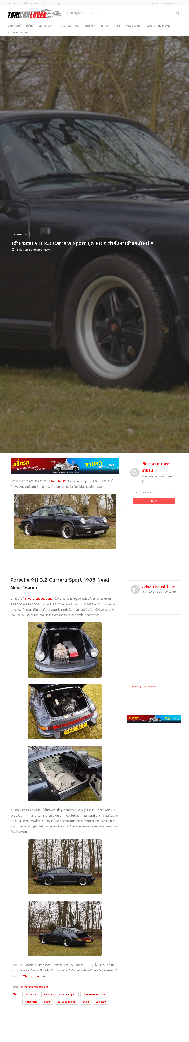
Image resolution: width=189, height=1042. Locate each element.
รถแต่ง (104, 25)
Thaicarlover (32, 976)
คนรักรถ (90, 25)
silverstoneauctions (38, 598)
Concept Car (71, 25)
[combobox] (154, 492)
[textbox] (154, 492)
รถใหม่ (30, 25)
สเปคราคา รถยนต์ (19, 32)
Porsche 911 (58, 481)
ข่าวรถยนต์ (14, 25)
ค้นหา (154, 500)
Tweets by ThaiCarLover (143, 686)
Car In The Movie (159, 25)
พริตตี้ (117, 25)
